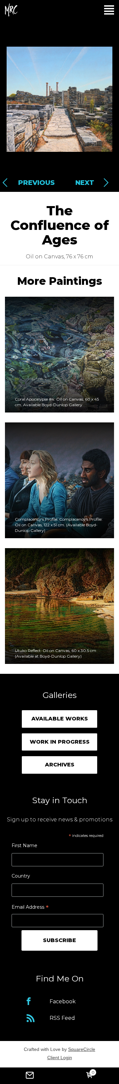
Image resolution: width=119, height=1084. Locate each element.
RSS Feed (62, 1018)
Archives (59, 764)
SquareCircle (81, 1049)
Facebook (63, 1001)
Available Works (59, 718)
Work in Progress (60, 742)
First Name (24, 845)
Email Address (30, 908)
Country (21, 876)
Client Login (59, 1057)
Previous (34, 183)
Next (84, 183)
